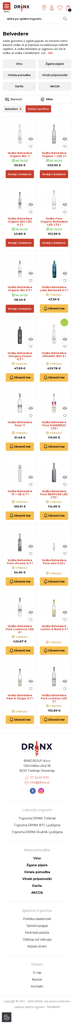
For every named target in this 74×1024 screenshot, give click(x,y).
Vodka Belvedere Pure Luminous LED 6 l (20, 629)
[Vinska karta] (60, 7)
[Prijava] (52, 7)
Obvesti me (56, 308)
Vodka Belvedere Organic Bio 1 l (20, 154)
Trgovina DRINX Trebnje (37, 818)
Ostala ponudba (19, 75)
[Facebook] (33, 791)
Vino (19, 64)
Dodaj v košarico (19, 174)
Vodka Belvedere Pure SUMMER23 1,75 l (54, 425)
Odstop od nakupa (37, 939)
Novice (37, 979)
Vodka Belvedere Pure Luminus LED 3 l (54, 698)
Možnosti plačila (37, 932)
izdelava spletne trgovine (29, 1007)
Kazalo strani (37, 946)
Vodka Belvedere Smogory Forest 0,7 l (20, 356)
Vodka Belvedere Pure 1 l (20, 424)
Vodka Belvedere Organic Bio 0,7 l (20, 288)
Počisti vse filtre (38, 109)
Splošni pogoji (37, 926)
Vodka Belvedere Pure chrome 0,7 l (20, 561)
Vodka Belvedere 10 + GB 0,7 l (20, 493)
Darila (19, 86)
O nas (37, 972)
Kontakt (37, 986)
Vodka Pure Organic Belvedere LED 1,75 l (54, 221)
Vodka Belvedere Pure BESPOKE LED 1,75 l (54, 494)
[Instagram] (41, 791)
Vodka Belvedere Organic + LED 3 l (54, 154)
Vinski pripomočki (55, 75)
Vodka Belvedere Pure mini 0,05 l (54, 561)
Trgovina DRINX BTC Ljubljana (37, 825)
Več (50, 53)
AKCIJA (55, 86)
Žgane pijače (55, 64)
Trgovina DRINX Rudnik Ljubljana (37, 832)
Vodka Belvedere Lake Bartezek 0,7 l (54, 288)
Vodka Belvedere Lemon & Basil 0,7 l (54, 627)
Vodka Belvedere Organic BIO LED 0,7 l (20, 221)
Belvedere (12, 109)
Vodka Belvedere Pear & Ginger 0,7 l (19, 697)
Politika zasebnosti (37, 919)
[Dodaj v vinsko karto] (30, 146)
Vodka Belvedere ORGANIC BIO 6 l (54, 354)
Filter (49, 99)
